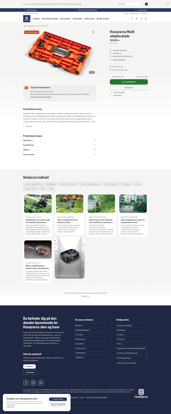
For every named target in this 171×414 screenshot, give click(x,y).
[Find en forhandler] (136, 19)
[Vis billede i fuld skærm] (59, 54)
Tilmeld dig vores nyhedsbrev (41, 97)
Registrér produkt (135, 13)
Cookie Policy (10, 407)
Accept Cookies (58, 399)
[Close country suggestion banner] (167, 3)
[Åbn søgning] (132, 19)
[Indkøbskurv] (146, 19)
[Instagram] (33, 382)
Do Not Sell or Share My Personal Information (58, 404)
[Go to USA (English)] (146, 4)
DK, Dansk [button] (35, 13)
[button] (36, 18)
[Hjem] (26, 18)
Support (125, 13)
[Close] (68, 396)
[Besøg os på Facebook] (25, 382)
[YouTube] (40, 382)
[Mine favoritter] (141, 19)
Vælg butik (144, 13)
